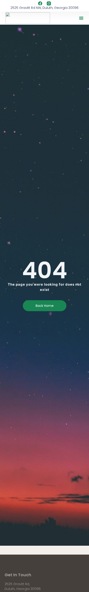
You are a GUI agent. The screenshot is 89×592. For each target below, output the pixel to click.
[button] (81, 18)
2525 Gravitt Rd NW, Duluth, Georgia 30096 (44, 7)
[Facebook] (40, 3)
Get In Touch (18, 575)
